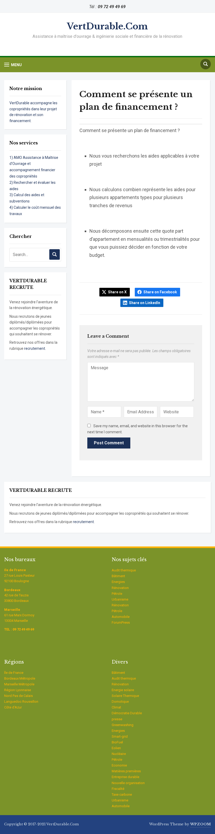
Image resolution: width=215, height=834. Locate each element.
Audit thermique (124, 570)
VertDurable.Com (107, 26)
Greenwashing (122, 725)
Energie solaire (123, 690)
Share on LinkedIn (144, 303)
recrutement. (35, 348)
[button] (13, 64)
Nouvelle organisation (128, 783)
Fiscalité (118, 789)
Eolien (116, 748)
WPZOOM (200, 824)
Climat (116, 707)
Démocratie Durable (127, 713)
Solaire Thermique (125, 696)
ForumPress (121, 622)
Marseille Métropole (19, 684)
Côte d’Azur (13, 707)
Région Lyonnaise (17, 690)
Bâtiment (118, 576)
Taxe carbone (122, 794)
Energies (118, 582)
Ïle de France (13, 673)
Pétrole (117, 594)
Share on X (117, 292)
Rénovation (120, 588)
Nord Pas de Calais (18, 696)
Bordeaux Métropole (19, 678)
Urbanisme (120, 599)
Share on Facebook (160, 292)
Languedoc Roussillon (21, 701)
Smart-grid (120, 736)
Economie (119, 765)
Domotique (120, 701)
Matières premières (126, 771)
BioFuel (117, 742)
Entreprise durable (125, 777)
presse (117, 719)
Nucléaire (119, 754)
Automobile (121, 617)
